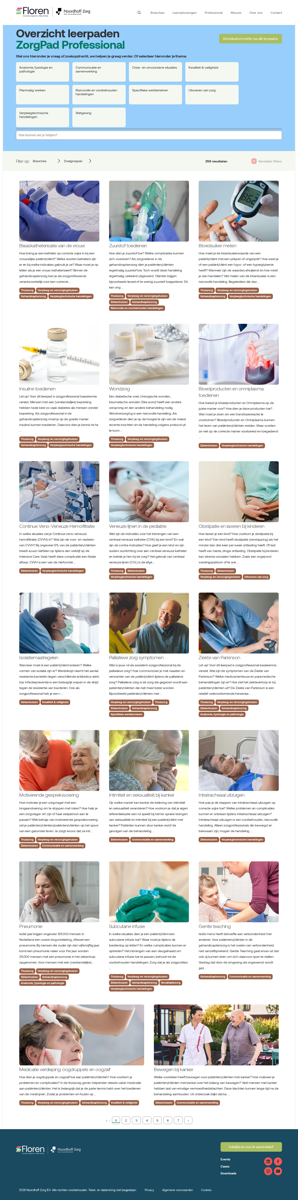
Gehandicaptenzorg (33, 296)
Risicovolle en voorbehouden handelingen (137, 308)
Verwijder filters (270, 161)
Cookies (206, 1190)
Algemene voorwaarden (177, 1190)
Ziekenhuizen (119, 302)
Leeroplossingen (185, 12)
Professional (214, 12)
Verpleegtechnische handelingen (71, 296)
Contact (276, 12)
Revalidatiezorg (170, 982)
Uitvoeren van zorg (256, 576)
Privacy (149, 1190)
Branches (157, 12)
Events (225, 1159)
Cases (225, 1166)
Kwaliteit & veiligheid (55, 702)
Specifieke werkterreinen (126, 714)
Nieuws (236, 12)
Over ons (256, 12)
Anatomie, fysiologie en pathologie (222, 714)
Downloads (228, 1173)
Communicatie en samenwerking (63, 845)
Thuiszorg (27, 290)
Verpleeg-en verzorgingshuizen (58, 290)
